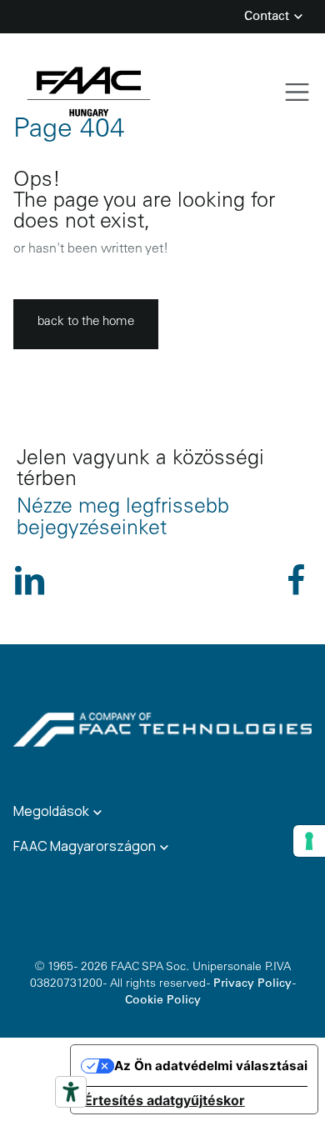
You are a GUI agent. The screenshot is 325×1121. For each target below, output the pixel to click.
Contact (268, 17)
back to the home (86, 322)
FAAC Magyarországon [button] (85, 846)
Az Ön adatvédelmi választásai (211, 1065)
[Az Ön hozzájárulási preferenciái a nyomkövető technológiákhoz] (309, 841)
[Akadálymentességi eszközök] (71, 1092)
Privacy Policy (252, 984)
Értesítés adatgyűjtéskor (164, 1100)
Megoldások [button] (52, 811)
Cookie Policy (163, 1001)
